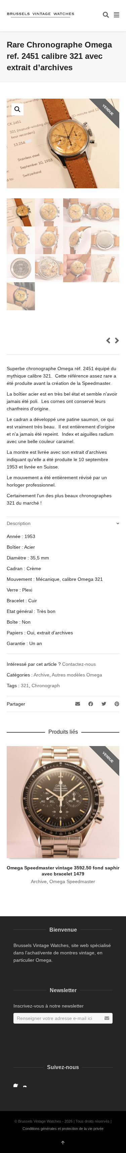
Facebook (17, 1083)
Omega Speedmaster (72, 881)
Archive (41, 674)
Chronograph (46, 685)
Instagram (27, 1083)
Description (19, 523)
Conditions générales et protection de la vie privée (63, 1129)
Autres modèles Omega (77, 674)
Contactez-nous (79, 664)
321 (25, 685)
